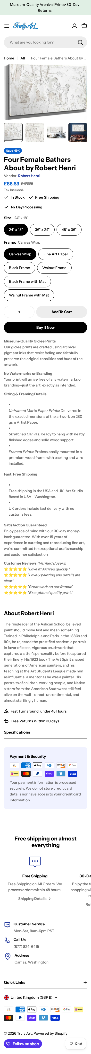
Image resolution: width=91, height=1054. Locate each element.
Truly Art (24, 1033)
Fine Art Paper (55, 254)
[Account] (74, 26)
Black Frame (19, 267)
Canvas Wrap (20, 254)
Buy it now (45, 327)
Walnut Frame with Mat (29, 295)
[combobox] (45, 42)
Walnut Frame (54, 267)
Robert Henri (29, 175)
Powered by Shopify (50, 1033)
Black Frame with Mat (27, 281)
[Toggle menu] (7, 26)
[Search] (80, 42)
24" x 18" (16, 229)
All (22, 58)
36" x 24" (42, 229)
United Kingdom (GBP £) (31, 997)
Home (9, 58)
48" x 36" (69, 229)
